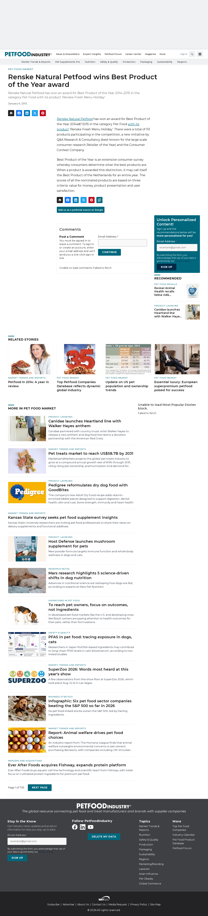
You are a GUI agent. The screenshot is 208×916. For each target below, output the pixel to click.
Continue (109, 252)
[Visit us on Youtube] (90, 827)
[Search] (192, 54)
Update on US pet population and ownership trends (127, 386)
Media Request (118, 904)
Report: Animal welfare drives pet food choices (85, 735)
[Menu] (200, 54)
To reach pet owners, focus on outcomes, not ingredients (88, 607)
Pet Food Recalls (165, 284)
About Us (83, 904)
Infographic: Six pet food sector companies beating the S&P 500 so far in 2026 (90, 703)
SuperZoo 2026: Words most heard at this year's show (88, 671)
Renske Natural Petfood (75, 119)
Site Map (155, 904)
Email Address (108, 237)
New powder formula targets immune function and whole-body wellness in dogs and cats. (90, 553)
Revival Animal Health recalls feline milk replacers (164, 291)
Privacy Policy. (182, 261)
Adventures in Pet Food (64, 600)
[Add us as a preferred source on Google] (99, 200)
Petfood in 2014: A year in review (28, 384)
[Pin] (43, 113)
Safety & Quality (59, 632)
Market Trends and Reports (27, 378)
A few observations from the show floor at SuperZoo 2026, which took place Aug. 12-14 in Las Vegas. (90, 681)
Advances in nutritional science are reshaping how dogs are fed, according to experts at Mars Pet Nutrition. (90, 585)
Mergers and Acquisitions (25, 760)
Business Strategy (60, 696)
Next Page (40, 787)
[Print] (11, 113)
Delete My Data (104, 836)
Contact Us (98, 904)
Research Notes (58, 569)
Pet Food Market (20, 69)
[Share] (19, 113)
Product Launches (166, 305)
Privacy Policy (138, 904)
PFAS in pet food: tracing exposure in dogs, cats (90, 639)
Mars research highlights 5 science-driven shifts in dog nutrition (88, 575)
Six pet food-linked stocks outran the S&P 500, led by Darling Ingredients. (87, 712)
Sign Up (166, 267)
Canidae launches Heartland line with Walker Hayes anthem (167, 313)
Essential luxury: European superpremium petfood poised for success (175, 386)
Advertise (68, 904)
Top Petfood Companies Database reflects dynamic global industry (78, 386)
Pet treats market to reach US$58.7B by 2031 (90, 453)
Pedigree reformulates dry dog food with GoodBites (88, 487)
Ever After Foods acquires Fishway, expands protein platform (67, 765)
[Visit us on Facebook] (75, 827)
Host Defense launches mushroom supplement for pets (81, 543)
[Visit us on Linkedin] (82, 827)
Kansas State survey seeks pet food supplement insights (63, 517)
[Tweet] (35, 113)
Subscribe (53, 904)
